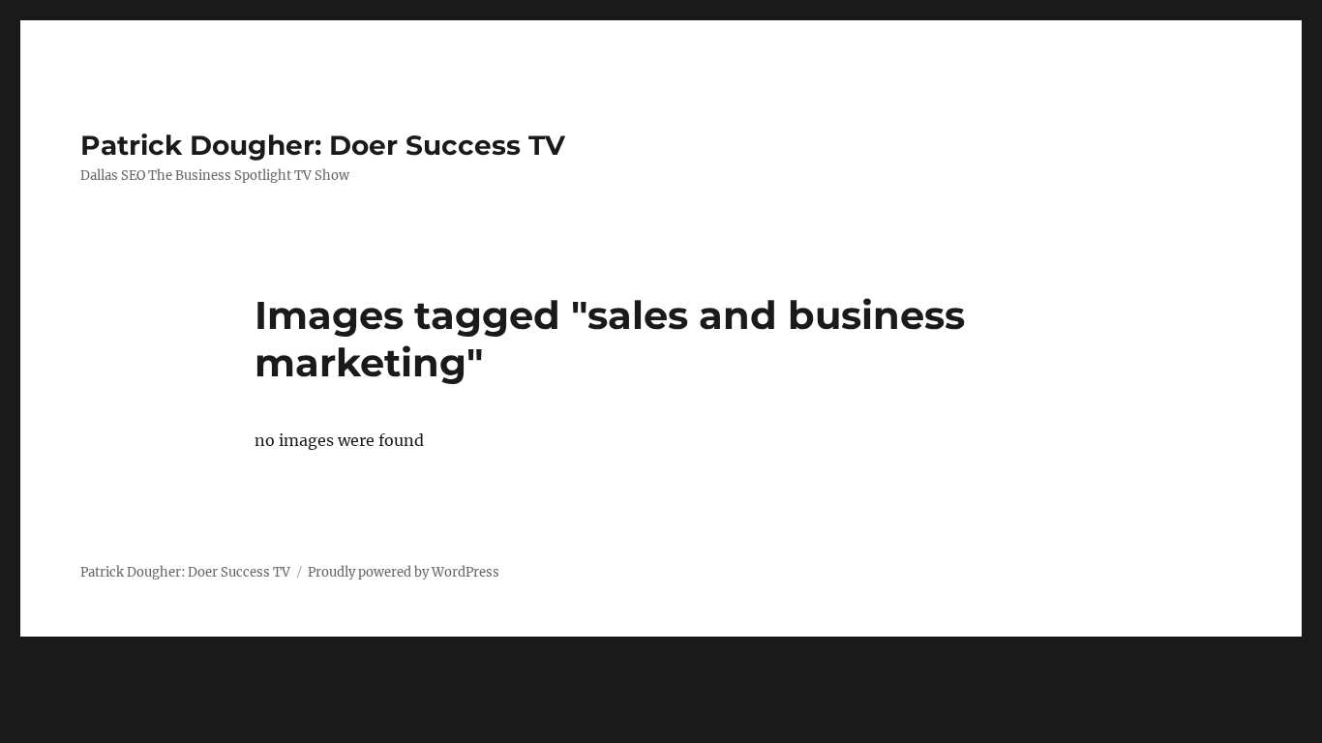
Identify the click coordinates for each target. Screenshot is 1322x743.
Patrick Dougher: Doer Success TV (322, 145)
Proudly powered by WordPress (403, 572)
